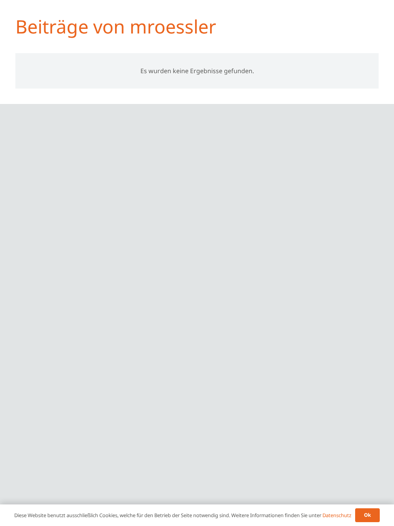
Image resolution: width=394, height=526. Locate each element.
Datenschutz (336, 515)
